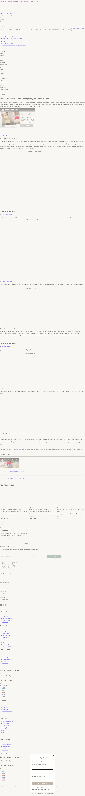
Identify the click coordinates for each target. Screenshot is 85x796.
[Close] (53, 755)
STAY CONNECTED (42, 783)
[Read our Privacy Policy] (52, 789)
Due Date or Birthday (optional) (38, 776)
